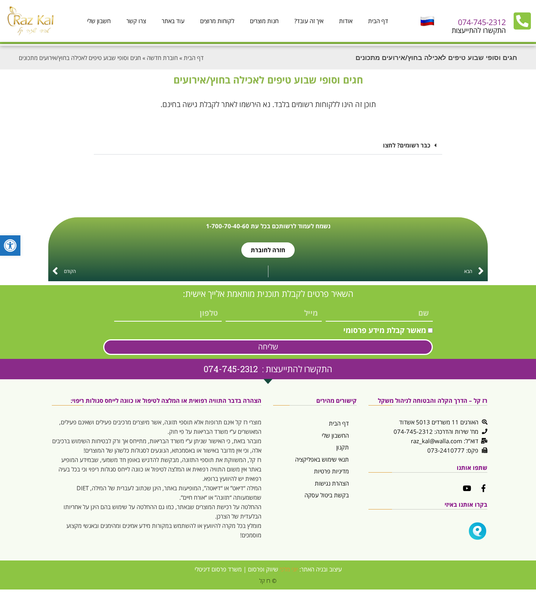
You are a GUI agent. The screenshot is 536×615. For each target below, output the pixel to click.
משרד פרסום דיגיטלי (218, 569)
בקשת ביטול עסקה (326, 495)
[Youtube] (466, 488)
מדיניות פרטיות (331, 471)
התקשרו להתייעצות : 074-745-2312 (268, 369)
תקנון (342, 447)
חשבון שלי (99, 21)
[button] (268, 145)
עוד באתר (173, 21)
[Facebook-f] (483, 488)
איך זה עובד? (308, 21)
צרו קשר (136, 21)
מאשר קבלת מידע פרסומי (384, 330)
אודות (345, 21)
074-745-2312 (482, 22)
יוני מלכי (289, 569)
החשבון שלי (335, 435)
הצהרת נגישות (332, 483)
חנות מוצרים (264, 21)
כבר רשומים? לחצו (406, 145)
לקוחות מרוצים (217, 21)
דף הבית (378, 21)
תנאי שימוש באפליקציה (322, 459)
